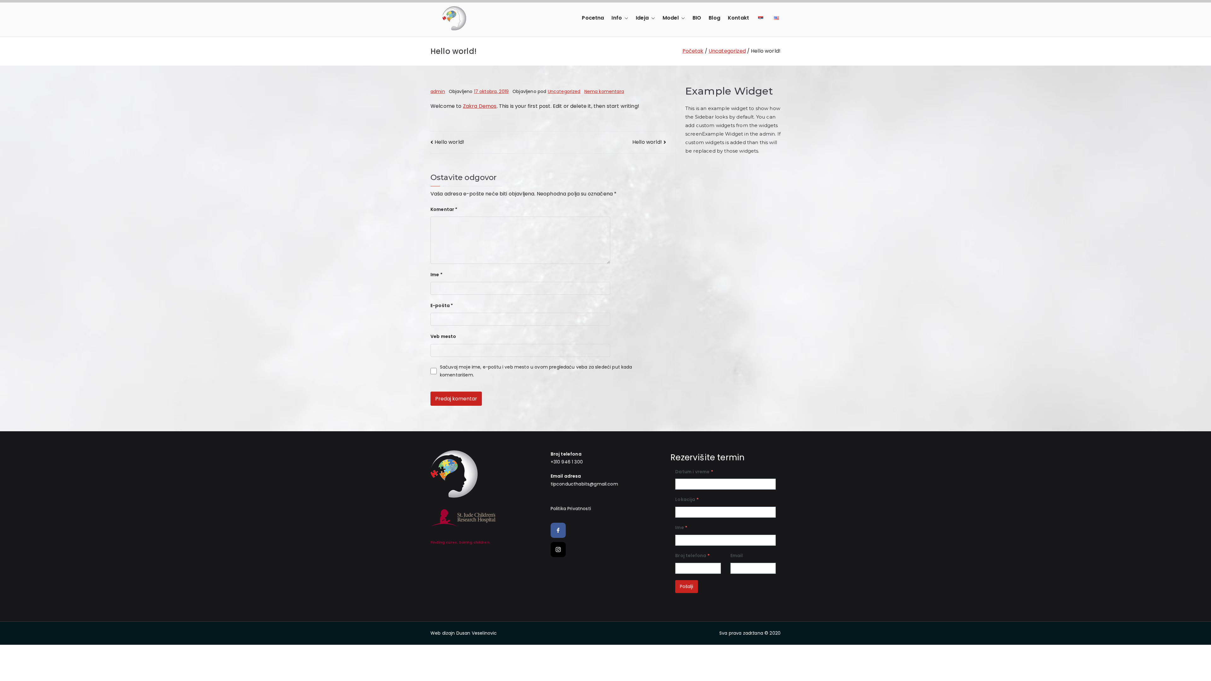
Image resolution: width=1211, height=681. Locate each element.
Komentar (444, 209)
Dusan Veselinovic (476, 633)
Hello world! (449, 142)
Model (671, 17)
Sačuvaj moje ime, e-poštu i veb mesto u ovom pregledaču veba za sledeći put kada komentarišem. (536, 371)
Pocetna (593, 17)
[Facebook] (558, 530)
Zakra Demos (480, 106)
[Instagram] (558, 549)
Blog (714, 17)
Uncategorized (564, 91)
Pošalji (686, 586)
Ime (436, 274)
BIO (697, 17)
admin (437, 91)
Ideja (642, 17)
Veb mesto (443, 336)
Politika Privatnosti (571, 508)
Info (616, 17)
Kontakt (738, 17)
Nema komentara (604, 91)
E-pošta (441, 305)
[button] (625, 18)
